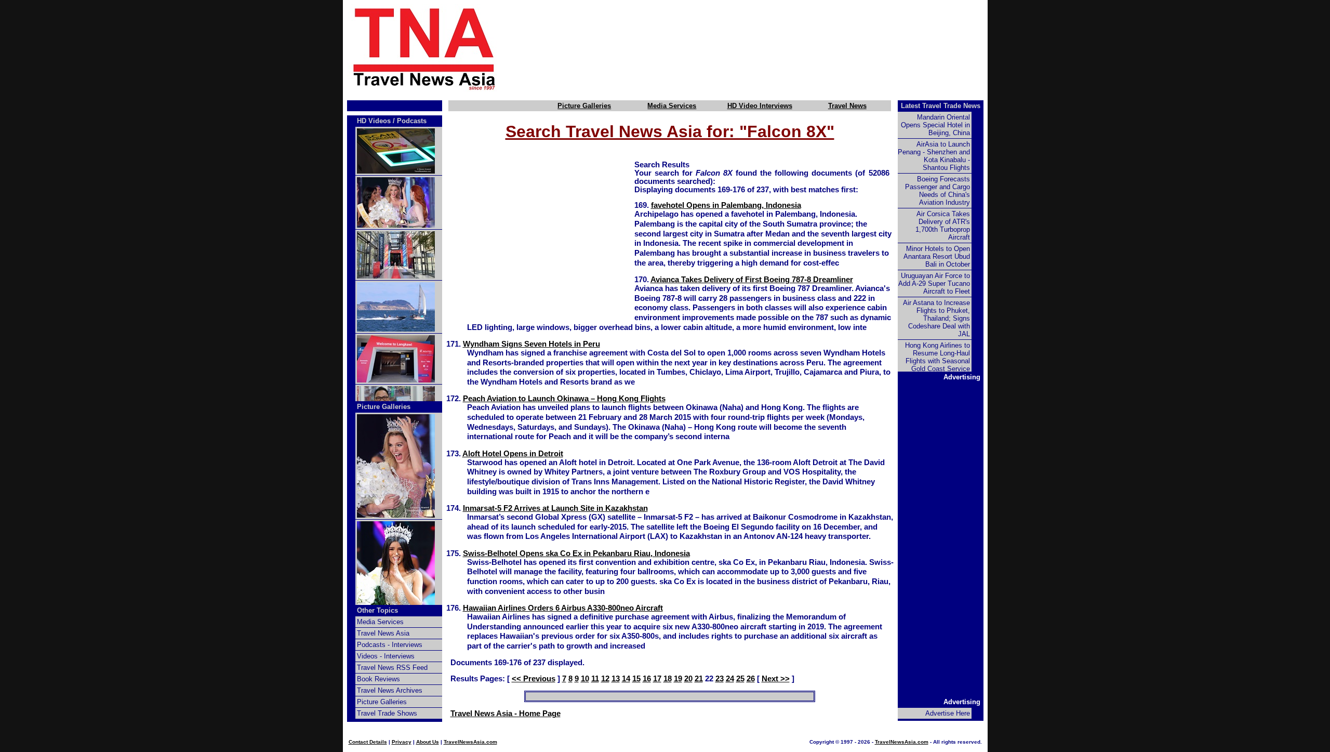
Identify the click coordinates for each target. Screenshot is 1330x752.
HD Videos (374, 121)
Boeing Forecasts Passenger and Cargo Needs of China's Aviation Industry (937, 190)
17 (657, 679)
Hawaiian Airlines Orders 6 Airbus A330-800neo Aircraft (563, 608)
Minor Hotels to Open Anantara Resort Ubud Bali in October (936, 256)
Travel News (847, 106)
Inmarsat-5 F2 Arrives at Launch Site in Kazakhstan (555, 508)
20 (688, 679)
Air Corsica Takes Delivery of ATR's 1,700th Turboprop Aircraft (942, 225)
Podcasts (412, 121)
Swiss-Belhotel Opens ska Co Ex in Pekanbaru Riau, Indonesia (576, 553)
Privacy (401, 742)
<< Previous (533, 679)
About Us (427, 742)
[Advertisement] (759, 48)
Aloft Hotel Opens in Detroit (512, 454)
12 (605, 679)
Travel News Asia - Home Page (505, 713)
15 (636, 679)
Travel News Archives (389, 690)
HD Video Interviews (759, 106)
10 (585, 679)
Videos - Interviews (386, 656)
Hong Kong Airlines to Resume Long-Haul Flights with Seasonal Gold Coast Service (937, 357)
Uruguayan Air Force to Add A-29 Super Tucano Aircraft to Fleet (934, 283)
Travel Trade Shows (387, 713)
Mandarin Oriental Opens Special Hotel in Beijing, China (935, 125)
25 (740, 679)
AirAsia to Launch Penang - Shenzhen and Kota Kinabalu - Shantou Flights (934, 155)
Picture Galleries (584, 106)
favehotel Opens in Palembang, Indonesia (726, 205)
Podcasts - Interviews (389, 645)
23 (719, 679)
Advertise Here (947, 713)
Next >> (776, 679)
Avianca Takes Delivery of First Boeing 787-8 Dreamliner (751, 279)
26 (751, 679)
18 (667, 679)
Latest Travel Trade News (940, 106)
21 (699, 679)
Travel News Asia (383, 633)
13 (615, 679)
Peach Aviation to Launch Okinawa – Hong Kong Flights (564, 398)
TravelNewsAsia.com (470, 742)
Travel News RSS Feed (392, 667)
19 (678, 679)
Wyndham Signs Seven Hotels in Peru (531, 344)
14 (626, 679)
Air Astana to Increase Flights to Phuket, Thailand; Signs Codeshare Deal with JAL (936, 318)
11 (595, 679)
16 (647, 679)
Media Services (671, 106)
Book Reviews (378, 679)
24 (730, 679)
